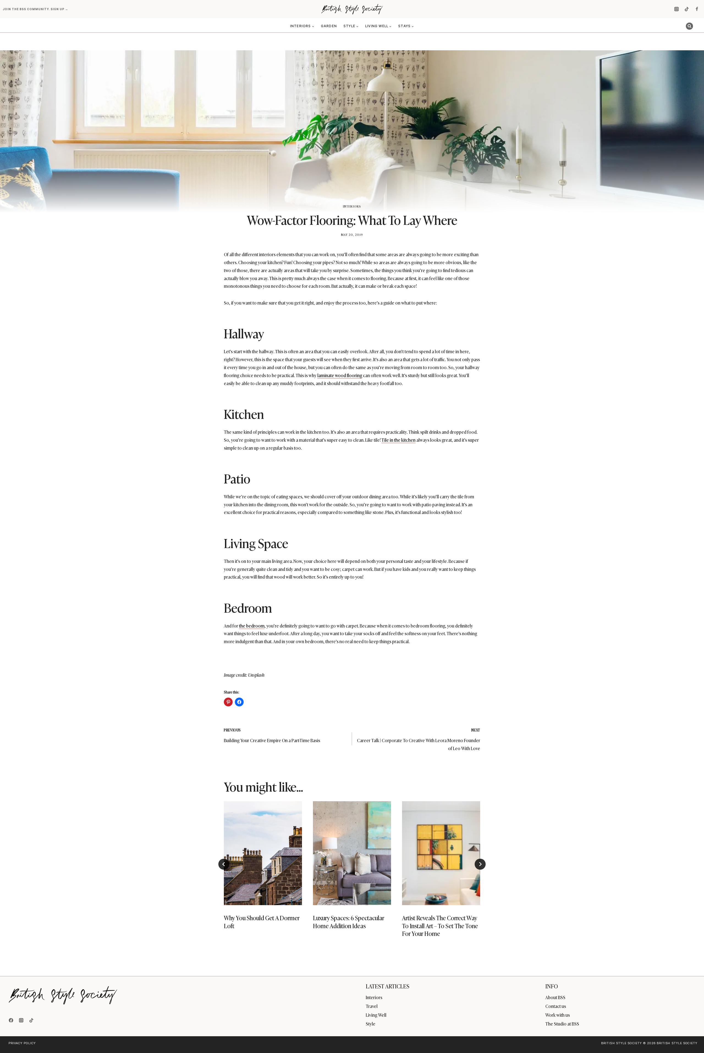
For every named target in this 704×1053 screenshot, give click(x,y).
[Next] (480, 864)
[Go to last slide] (223, 864)
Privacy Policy (22, 1043)
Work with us (557, 1014)
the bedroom (252, 625)
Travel (372, 1006)
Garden (329, 26)
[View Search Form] (689, 26)
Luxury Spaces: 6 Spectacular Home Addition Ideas (348, 921)
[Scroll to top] (691, 1037)
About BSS (555, 997)
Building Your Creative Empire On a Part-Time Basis (272, 735)
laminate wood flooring (339, 375)
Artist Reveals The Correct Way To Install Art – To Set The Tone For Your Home (440, 925)
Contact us (555, 1006)
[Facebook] (696, 9)
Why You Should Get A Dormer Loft (261, 921)
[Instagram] (676, 9)
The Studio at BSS (562, 1023)
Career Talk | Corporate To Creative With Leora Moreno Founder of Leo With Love (418, 739)
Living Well (376, 1014)
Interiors (352, 206)
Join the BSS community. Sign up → (36, 9)
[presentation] (263, 853)
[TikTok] (686, 9)
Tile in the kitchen (398, 439)
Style (370, 1023)
